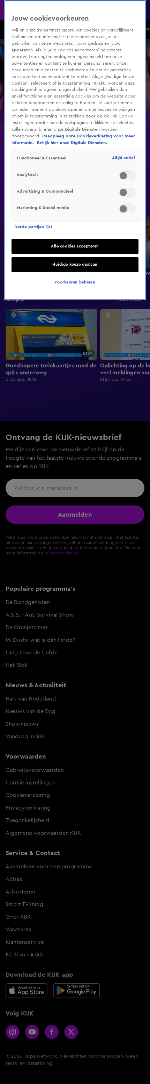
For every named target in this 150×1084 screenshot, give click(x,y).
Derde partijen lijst (33, 227)
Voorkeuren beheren (74, 282)
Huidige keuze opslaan (75, 264)
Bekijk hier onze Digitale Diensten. (72, 143)
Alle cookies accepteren (75, 246)
